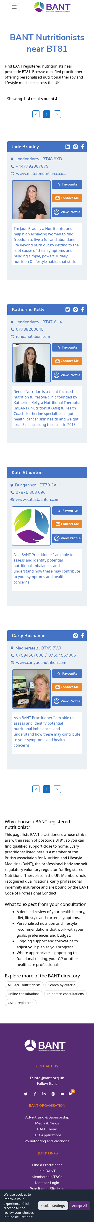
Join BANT (47, 1170)
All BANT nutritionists (24, 985)
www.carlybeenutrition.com (41, 662)
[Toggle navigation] (14, 7)
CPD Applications (47, 1135)
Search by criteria (61, 985)
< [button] (36, 114)
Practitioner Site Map (47, 1188)
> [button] (57, 114)
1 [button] (47, 114)
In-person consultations (65, 994)
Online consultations (23, 994)
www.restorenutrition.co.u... (41, 173)
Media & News (47, 1123)
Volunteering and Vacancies (47, 1141)
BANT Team (47, 1129)
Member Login (47, 1182)
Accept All (79, 1205)
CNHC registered (21, 1003)
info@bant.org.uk (49, 1077)
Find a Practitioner (47, 1164)
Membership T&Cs (47, 1176)
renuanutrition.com (33, 336)
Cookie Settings (53, 1205)
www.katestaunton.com (37, 499)
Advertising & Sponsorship (47, 1117)
